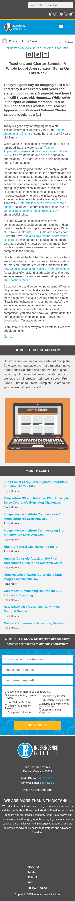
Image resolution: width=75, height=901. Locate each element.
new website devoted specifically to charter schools (37, 268)
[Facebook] (50, 14)
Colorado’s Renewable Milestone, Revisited (35, 623)
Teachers (61, 48)
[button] (61, 26)
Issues (31, 872)
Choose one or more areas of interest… (28, 691)
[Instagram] (66, 14)
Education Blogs (19, 48)
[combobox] (50, 5)
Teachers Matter (19, 280)
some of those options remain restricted (29, 210)
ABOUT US (33, 866)
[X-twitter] (55, 14)
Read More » (11, 491)
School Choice (42, 48)
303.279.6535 (46, 778)
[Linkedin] (61, 14)
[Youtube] (71, 14)
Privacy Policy (37, 887)
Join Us (32, 877)
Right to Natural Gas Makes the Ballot (31, 546)
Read (30, 882)
